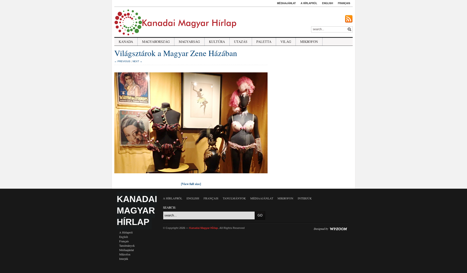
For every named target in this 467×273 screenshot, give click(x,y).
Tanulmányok (127, 245)
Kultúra (217, 41)
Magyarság (189, 41)
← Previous (122, 61)
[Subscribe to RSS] (349, 19)
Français (344, 3)
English (327, 3)
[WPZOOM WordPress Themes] (338, 229)
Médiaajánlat (286, 3)
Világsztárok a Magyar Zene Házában (175, 53)
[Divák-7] (191, 174)
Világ (285, 41)
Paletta (263, 41)
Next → (137, 61)
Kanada (126, 41)
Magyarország (156, 41)
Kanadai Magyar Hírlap (137, 210)
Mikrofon (309, 41)
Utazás (240, 41)
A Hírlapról (309, 3)
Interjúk (123, 259)
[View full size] (191, 183)
